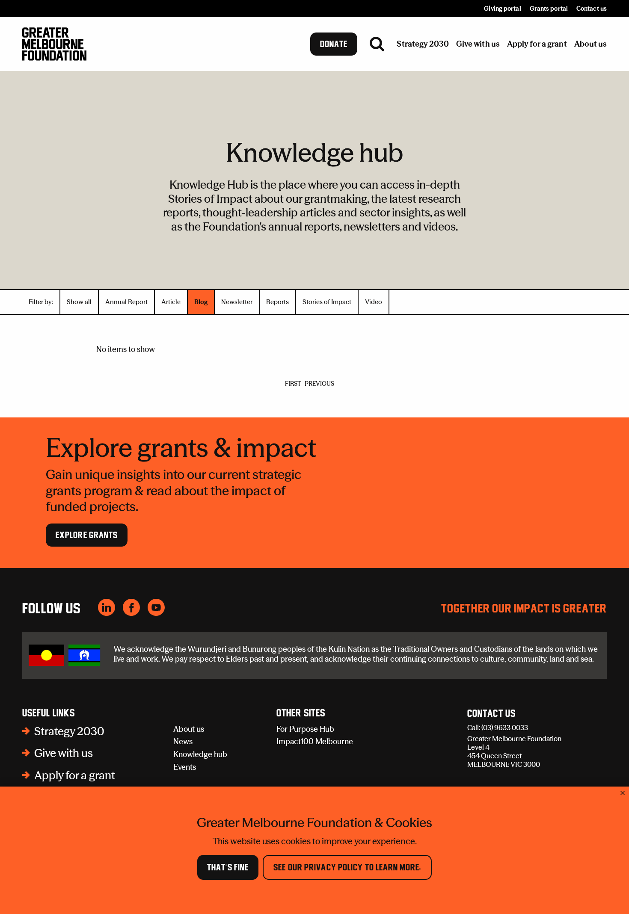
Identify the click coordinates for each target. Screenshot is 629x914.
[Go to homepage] (54, 44)
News (183, 741)
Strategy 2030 (69, 731)
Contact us (591, 8)
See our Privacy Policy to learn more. (347, 867)
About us (188, 729)
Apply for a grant (74, 775)
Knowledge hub (200, 754)
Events (184, 767)
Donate (334, 44)
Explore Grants (87, 535)
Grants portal (549, 8)
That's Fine (228, 867)
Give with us (63, 753)
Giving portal (502, 8)
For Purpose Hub (305, 729)
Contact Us (491, 714)
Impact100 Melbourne (314, 741)
